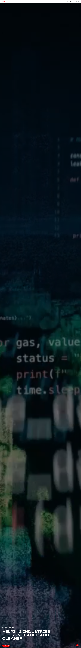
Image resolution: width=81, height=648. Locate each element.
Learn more (5, 645)
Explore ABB (69, 1)
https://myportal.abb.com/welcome (78, 1)
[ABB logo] (3, 1)
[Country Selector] (74, 1)
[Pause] (77, 645)
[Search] (76, 1)
